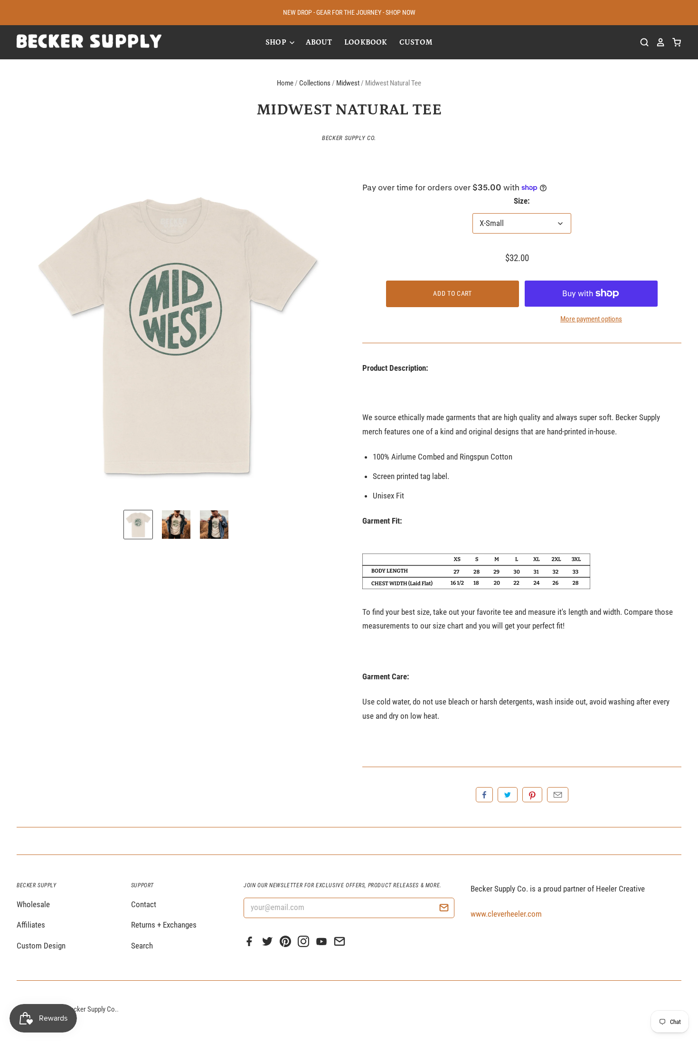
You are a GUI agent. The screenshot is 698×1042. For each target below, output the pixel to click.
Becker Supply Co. (349, 137)
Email (557, 794)
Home (285, 83)
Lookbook (365, 42)
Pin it (532, 794)
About (319, 42)
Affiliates (31, 924)
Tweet (508, 794)
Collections (314, 83)
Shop (276, 42)
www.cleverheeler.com (506, 914)
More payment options (591, 319)
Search (142, 945)
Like (484, 794)
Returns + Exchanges (164, 924)
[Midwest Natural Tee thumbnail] (138, 524)
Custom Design (41, 945)
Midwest (347, 83)
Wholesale (33, 904)
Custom (416, 42)
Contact (143, 904)
